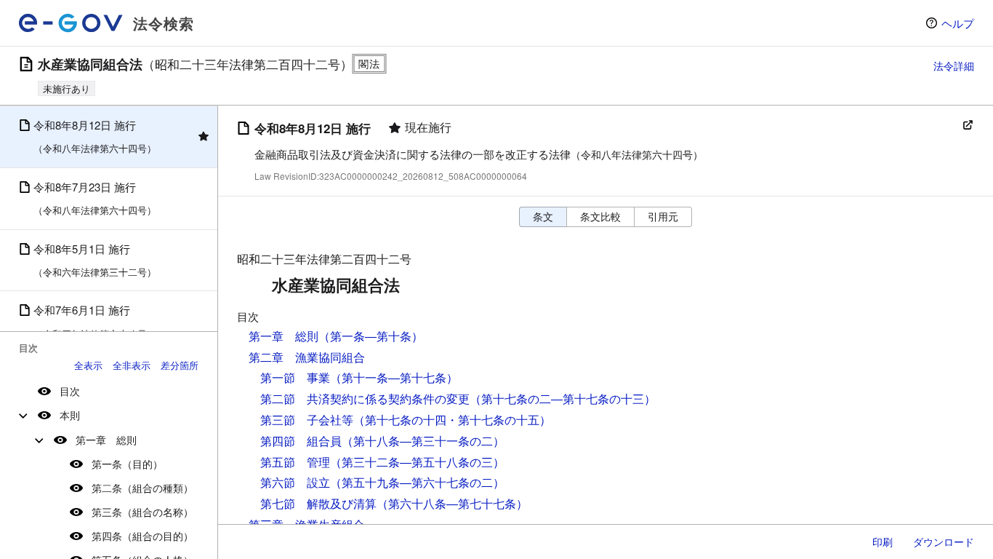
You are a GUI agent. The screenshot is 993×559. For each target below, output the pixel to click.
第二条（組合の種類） (142, 487)
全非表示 (131, 365)
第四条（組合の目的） (142, 535)
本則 (70, 415)
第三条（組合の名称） (142, 511)
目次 (70, 391)
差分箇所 (179, 365)
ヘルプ (957, 23)
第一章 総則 (106, 439)
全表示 (88, 365)
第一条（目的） (127, 463)
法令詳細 (953, 65)
